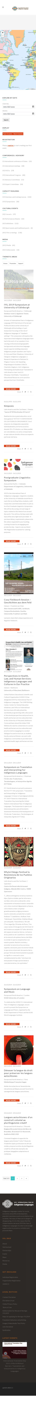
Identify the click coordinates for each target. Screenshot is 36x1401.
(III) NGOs (6, 170)
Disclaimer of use (8, 1300)
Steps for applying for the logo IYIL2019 (16, 1316)
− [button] (2, 35)
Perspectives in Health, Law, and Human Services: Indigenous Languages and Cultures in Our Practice (18, 680)
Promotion (13, 263)
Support (20, 263)
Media (4, 1264)
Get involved (6, 1247)
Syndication (6, 1330)
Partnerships (6, 1250)
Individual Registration (10, 1277)
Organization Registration (11, 1281)
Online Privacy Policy (9, 1304)
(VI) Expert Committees (10, 184)
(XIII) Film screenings (9, 233)
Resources (6, 1261)
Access (5, 263)
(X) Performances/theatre (11, 219)
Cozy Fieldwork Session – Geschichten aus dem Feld (18, 601)
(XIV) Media (6, 245)
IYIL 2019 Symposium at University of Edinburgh (17, 306)
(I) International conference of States (15, 161)
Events (4, 1254)
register (11, 145)
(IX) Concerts (7, 214)
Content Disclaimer (9, 1297)
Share (4, 1257)
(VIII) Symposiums (8, 201)
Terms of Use (7, 1307)
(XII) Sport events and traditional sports (16, 228)
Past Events (7, 134)
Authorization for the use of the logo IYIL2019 (14, 1312)
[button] (26, 1341)
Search (6, 120)
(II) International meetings (11, 166)
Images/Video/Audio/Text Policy (13, 1323)
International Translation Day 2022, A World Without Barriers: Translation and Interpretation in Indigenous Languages (14, 1366)
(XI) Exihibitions (8, 223)
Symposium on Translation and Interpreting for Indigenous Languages (18, 770)
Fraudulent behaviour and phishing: (14, 1320)
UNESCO (5, 1284)
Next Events (18, 134)
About (4, 1244)
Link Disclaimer (7, 1327)
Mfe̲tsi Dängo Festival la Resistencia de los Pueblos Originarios (18, 875)
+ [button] (2, 32)
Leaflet (27, 89)
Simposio (9, 406)
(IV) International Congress (11, 175)
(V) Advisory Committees (11, 180)
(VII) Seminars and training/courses (14, 197)
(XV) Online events (9, 250)
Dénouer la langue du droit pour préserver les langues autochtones (18, 1073)
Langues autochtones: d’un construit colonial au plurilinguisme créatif (18, 1120)
